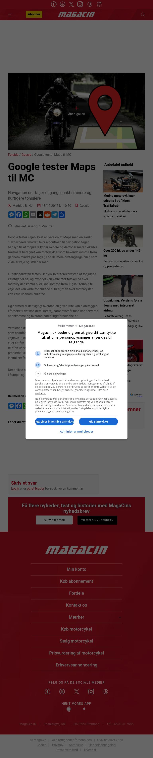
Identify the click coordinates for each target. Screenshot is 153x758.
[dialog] (77, 379)
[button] (76, 374)
